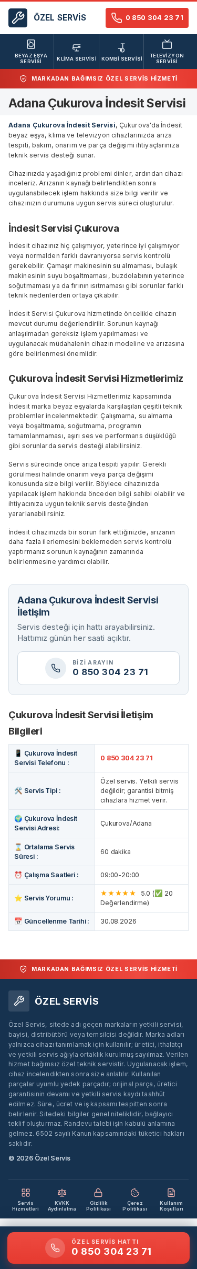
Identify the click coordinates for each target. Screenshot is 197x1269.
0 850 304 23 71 (126, 758)
